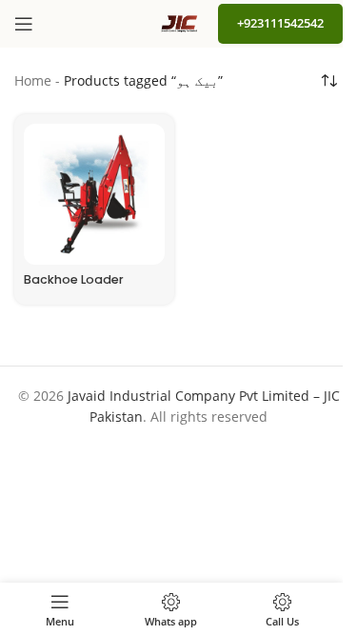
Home (32, 80)
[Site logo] (179, 22)
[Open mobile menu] (24, 24)
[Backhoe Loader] (94, 194)
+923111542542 (280, 22)
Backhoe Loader (74, 279)
